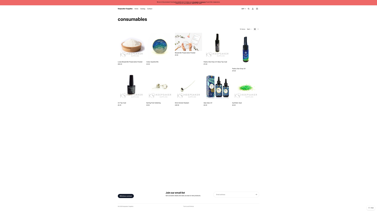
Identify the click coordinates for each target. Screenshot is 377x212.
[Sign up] (256, 194)
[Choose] (142, 57)
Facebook (195, 2)
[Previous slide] (121, 46)
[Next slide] (142, 46)
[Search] (248, 9)
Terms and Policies (188, 206)
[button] (249, 29)
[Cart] (257, 9)
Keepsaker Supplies (127, 206)
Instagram (203, 2)
